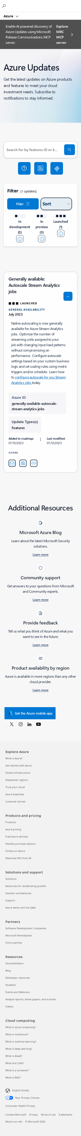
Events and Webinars (17, 992)
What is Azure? (13, 758)
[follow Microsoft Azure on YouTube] (38, 724)
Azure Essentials (14, 794)
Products (10, 822)
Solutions (10, 878)
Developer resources (17, 977)
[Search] (69, 149)
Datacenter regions (16, 780)
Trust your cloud (15, 787)
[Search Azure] (4, 5)
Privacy (33, 1114)
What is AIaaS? (13, 1056)
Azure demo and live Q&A (20, 907)
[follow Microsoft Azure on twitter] (11, 724)
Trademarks (65, 1114)
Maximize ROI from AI (18, 858)
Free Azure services (16, 836)
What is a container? (17, 1070)
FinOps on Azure (15, 851)
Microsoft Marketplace (18, 935)
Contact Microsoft (15, 1114)
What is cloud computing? (20, 1027)
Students (10, 985)
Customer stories (15, 801)
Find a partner (13, 942)
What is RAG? (13, 1077)
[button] (24, 168)
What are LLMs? (14, 1063)
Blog (8, 970)
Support (10, 900)
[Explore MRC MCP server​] (56, 168)
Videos (9, 1006)
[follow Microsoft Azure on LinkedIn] (29, 724)
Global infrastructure (17, 772)
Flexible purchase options (20, 843)
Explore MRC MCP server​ (62, 34)
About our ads (13, 1121)
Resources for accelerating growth (25, 886)
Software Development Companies (25, 928)
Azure (9, 16)
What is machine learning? (20, 1041)
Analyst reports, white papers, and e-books (30, 999)
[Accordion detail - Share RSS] (23, 463)
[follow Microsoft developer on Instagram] (20, 724)
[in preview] (42, 239)
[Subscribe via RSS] (40, 168)
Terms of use (48, 1114)
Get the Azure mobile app (33, 713)
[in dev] (20, 239)
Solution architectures (18, 893)
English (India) (20, 1090)
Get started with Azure (18, 765)
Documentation (14, 963)
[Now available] (61, 233)
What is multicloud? (16, 1034)
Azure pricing (13, 829)
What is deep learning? (18, 1048)
